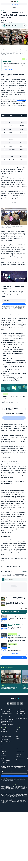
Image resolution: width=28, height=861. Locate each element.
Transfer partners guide (20, 709)
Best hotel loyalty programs (21, 718)
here (24, 76)
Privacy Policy (7, 308)
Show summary (6, 69)
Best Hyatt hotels (4, 739)
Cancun (17, 738)
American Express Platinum (6, 713)
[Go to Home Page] (14, 1)
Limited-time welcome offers (7, 724)
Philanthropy (3, 751)
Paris (17, 734)
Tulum (17, 736)
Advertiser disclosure (14, 4)
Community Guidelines (19, 574)
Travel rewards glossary (6, 744)
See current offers (14, 653)
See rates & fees (3, 621)
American (5, 543)
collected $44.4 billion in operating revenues (12, 253)
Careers (2, 753)
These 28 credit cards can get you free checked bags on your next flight (9, 688)
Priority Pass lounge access (21, 715)
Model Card (18, 761)
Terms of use (18, 754)
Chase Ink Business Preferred (7, 719)
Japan (17, 731)
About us (3, 749)
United (15, 543)
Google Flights (4, 729)
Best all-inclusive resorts (6, 734)
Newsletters (3, 758)
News (2, 10)
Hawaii (17, 729)
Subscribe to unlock (14, 304)
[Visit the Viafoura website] (24, 608)
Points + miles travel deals (21, 713)
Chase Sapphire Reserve (6, 711)
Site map (3, 757)
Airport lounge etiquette (5, 741)
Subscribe (14, 775)
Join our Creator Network (6, 760)
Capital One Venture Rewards (7, 709)
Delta (9, 543)
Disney (17, 740)
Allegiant (12, 452)
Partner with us (4, 762)
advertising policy (4, 53)
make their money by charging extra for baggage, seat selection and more (13, 101)
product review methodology (15, 53)
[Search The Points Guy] (26, 1)
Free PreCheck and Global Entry (7, 743)
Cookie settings (19, 756)
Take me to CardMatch (14, 418)
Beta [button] (23, 571)
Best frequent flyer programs (21, 716)
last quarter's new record (12, 94)
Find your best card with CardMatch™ (14, 657)
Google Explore (4, 731)
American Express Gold (5, 715)
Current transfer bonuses (20, 711)
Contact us (3, 755)
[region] (14, 593)
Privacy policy (18, 752)
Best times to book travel (6, 733)
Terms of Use (10, 307)
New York (17, 733)
